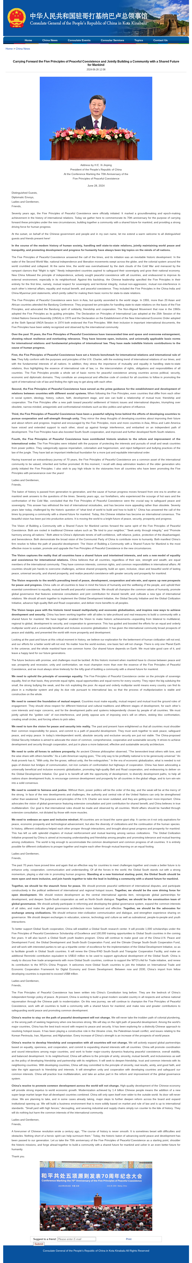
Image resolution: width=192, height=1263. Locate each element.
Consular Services (112, 40)
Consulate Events (79, 40)
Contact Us (160, 40)
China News (50, 40)
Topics (138, 40)
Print (128, 1239)
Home (28, 40)
